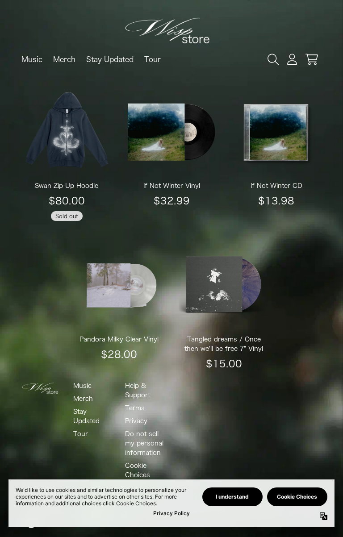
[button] (256, 64)
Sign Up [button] (165, 236)
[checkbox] (172, 197)
